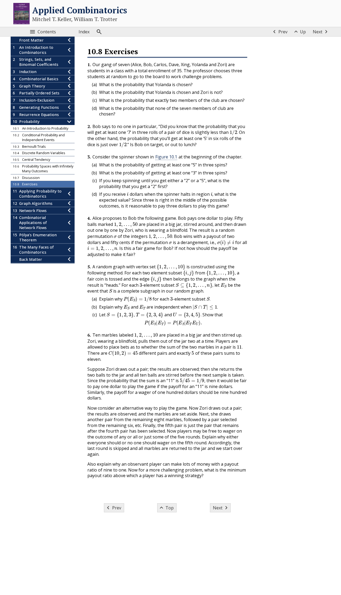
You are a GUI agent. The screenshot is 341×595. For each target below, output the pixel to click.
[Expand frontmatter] (69, 40)
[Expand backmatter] (69, 259)
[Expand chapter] (69, 50)
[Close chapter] (69, 121)
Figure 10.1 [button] (166, 157)
